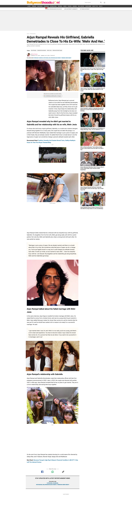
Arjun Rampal (33, 50)
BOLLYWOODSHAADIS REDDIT (55, 57)
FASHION (69, 6)
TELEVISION (46, 6)
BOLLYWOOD (40, 6)
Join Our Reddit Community (71, 9)
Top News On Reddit (85, 9)
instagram (39, 484)
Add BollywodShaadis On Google (53, 9)
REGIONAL (60, 6)
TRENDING (34, 6)
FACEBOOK (40, 57)
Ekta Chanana (34, 54)
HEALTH (100, 6)
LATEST (29, 6)
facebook (55, 483)
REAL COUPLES (81, 6)
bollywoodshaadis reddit (50, 484)
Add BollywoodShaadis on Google (53, 95)
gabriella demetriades (41, 50)
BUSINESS (75, 6)
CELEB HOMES (88, 6)
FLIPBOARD (35, 57)
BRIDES (64, 6)
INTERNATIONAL (53, 6)
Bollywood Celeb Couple (57, 50)
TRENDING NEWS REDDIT (66, 57)
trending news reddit (63, 484)
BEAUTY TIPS (95, 6)
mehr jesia (49, 50)
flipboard (49, 483)
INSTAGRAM (45, 57)
